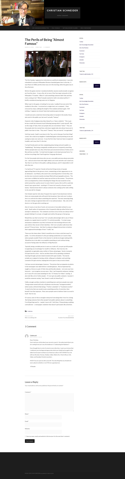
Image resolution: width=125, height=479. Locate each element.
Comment (28, 392)
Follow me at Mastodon (47, 473)
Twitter (81, 41)
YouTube (81, 53)
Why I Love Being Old (30, 316)
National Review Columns (70, 28)
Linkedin (81, 59)
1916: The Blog (56, 28)
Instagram (81, 56)
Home (27, 28)
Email (27, 421)
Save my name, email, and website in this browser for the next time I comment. (48, 436)
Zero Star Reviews (86, 28)
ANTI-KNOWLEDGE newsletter (40, 28)
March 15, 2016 (29, 47)
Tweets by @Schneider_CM (86, 74)
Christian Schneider (62, 10)
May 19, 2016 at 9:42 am (36, 337)
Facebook (81, 50)
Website (27, 428)
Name (27, 414)
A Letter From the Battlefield (66, 316)
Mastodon (82, 62)
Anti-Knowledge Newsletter (86, 44)
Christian (38, 47)
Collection (29, 311)
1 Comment (46, 47)
